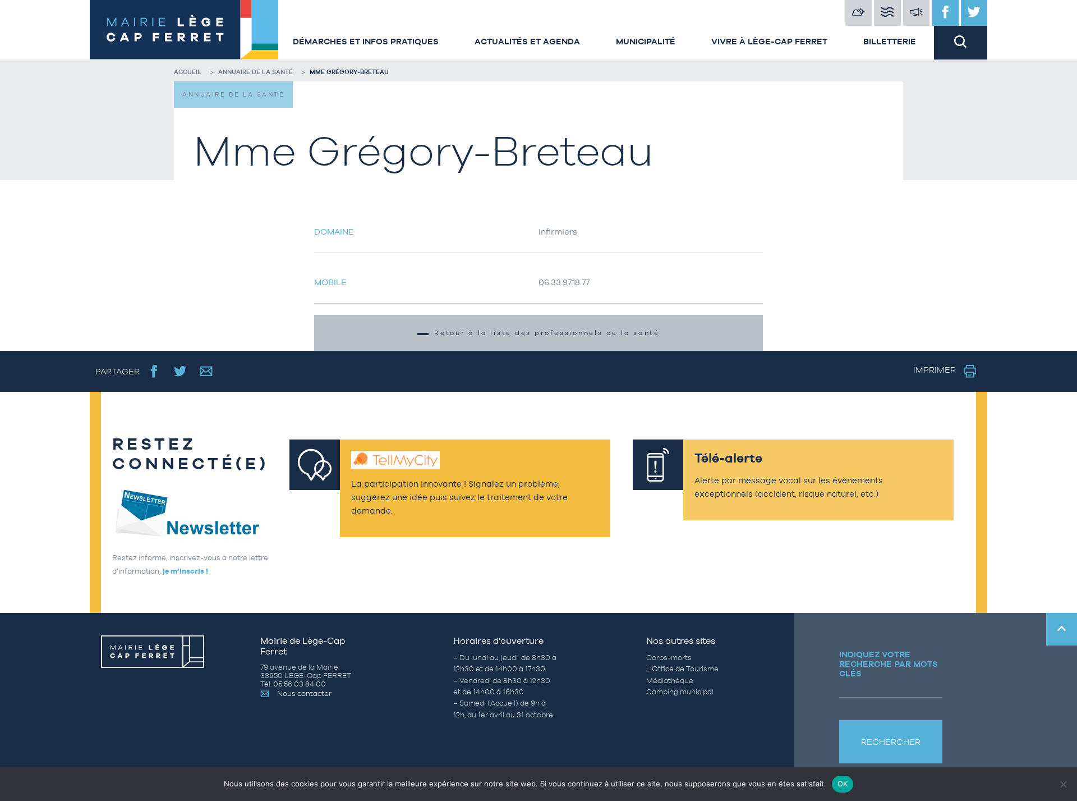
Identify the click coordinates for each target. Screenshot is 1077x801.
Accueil (187, 72)
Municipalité (645, 41)
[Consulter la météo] (858, 13)
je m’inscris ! (185, 571)
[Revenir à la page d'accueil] (182, 29)
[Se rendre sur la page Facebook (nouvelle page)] (154, 371)
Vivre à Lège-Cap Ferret (769, 41)
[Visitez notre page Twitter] (974, 13)
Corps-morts (669, 657)
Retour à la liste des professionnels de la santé (547, 333)
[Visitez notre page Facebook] (945, 13)
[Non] (1063, 784)
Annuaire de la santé (255, 72)
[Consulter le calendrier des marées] (887, 13)
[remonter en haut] (1061, 629)
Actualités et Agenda (527, 41)
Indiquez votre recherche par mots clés (888, 663)
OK (842, 783)
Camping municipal (680, 692)
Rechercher (890, 742)
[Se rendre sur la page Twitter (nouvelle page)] (180, 371)
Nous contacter (304, 693)
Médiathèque (669, 680)
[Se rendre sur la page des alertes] (916, 13)
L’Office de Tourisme (682, 669)
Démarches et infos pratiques (366, 41)
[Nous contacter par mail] (206, 371)
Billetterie (889, 41)
